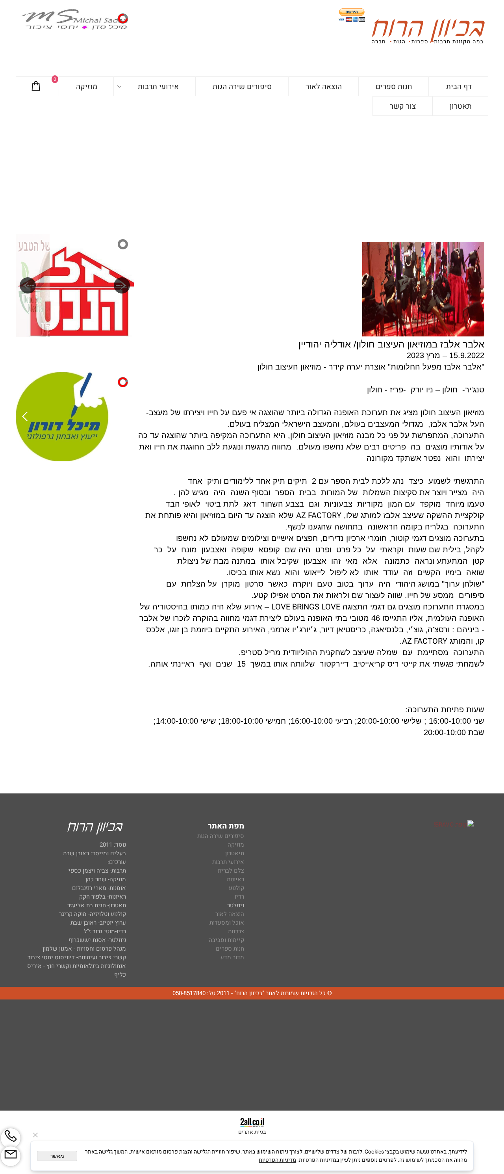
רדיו (239, 896)
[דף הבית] (428, 33)
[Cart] (36, 87)
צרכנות (236, 931)
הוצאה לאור (324, 86)
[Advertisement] (252, 175)
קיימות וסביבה (226, 940)
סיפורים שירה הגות (242, 86)
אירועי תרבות (158, 86)
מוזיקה (86, 86)
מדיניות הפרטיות (277, 1160)
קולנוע (235, 888)
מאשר (57, 1156)
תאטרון (461, 106)
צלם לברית (231, 870)
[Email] (10, 1156)
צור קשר (403, 106)
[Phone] (10, 1138)
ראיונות (235, 879)
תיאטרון (234, 853)
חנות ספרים (394, 86)
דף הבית (459, 86)
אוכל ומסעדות (226, 922)
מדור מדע (232, 957)
